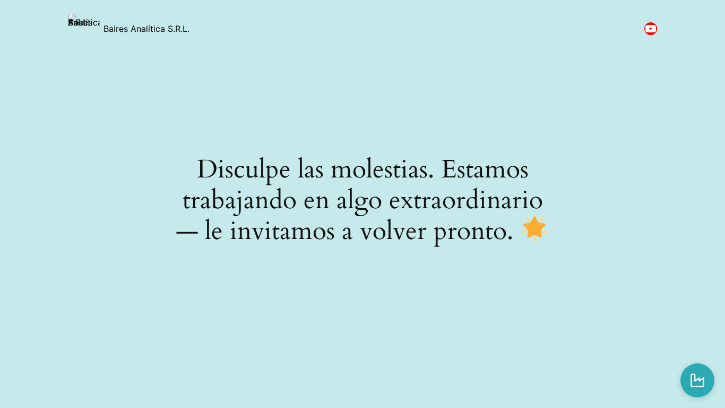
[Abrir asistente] (697, 380)
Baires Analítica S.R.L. (146, 28)
